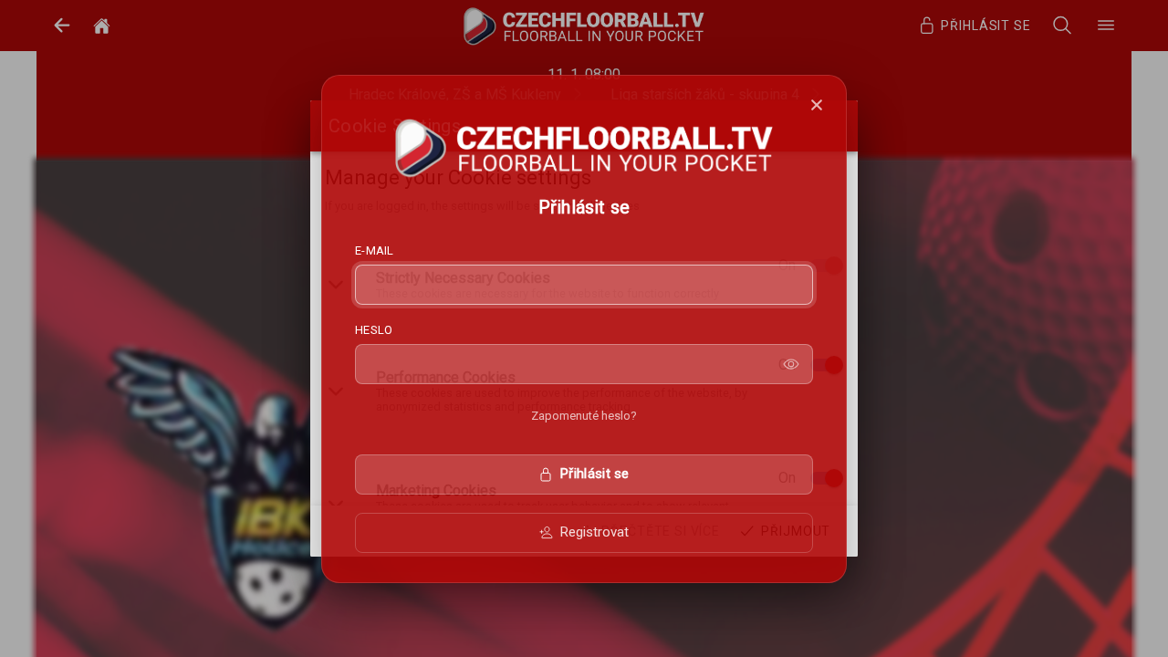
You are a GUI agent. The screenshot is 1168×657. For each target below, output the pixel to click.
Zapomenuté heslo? (584, 415)
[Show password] (791, 364)
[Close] (816, 105)
